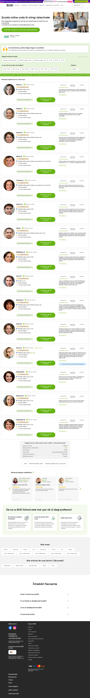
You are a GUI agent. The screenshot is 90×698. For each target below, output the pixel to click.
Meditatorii (24, 5)
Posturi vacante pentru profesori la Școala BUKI (35, 640)
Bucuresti (15, 549)
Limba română (19, 565)
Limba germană (33, 565)
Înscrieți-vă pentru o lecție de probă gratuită (20, 30)
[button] (88, 1)
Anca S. (19, 347)
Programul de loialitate (33, 655)
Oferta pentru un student (33, 648)
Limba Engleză (13, 686)
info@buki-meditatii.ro (12, 635)
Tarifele (29, 643)
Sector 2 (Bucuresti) (24, 553)
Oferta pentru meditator (33, 645)
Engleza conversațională (9, 60)
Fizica (53, 565)
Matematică (7, 565)
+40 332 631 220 (14, 638)
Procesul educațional (32, 636)
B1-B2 (56, 60)
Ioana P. (44, 480)
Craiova (53, 549)
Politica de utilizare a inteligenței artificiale (35, 658)
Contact (30, 629)
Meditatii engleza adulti (25, 60)
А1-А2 (50, 60)
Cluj (33, 549)
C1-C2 (62, 60)
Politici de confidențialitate (34, 650)
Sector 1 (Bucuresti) (9, 553)
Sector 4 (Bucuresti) (56, 553)
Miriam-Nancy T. (24, 480)
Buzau (25, 549)
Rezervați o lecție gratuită (46, 99)
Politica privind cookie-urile (34, 652)
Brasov (5, 549)
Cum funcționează (33, 5)
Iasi (62, 549)
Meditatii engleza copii (40, 60)
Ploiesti (70, 549)
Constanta (43, 549)
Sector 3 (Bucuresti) (40, 553)
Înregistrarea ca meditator (53, 5)
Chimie (44, 565)
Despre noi (42, 5)
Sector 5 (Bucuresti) (72, 553)
